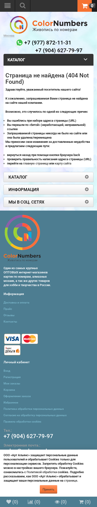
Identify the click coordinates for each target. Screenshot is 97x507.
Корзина (9, 389)
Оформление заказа (17, 396)
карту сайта (63, 163)
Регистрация (12, 377)
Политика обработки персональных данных (34, 409)
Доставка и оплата (16, 302)
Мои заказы (12, 383)
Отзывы (9, 315)
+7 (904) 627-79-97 (28, 436)
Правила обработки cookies (22, 421)
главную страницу (36, 163)
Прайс (8, 309)
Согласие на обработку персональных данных (35, 415)
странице (70, 480)
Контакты (10, 321)
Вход (7, 370)
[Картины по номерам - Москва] (48, 18)
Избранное (11, 402)
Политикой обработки (42, 472)
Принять (48, 489)
